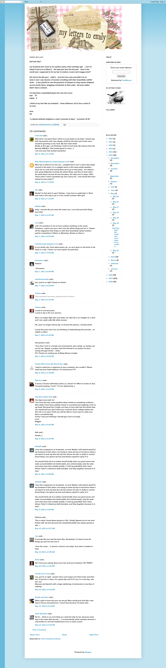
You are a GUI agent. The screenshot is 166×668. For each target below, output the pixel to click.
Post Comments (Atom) (50, 639)
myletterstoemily (42, 279)
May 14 (116, 212)
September (114, 176)
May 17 (116, 207)
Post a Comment (39, 630)
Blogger (88, 652)
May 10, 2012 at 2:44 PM (45, 566)
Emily (37, 560)
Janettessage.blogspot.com (46, 244)
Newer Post (34, 635)
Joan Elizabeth (41, 614)
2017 (111, 142)
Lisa (37, 223)
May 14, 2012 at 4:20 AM (45, 625)
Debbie (38, 206)
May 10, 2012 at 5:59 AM (45, 552)
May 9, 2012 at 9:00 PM (44, 510)
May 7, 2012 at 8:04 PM (44, 286)
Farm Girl (39, 136)
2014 (111, 149)
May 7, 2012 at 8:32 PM (44, 300)
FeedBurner (127, 80)
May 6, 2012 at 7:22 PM (44, 199)
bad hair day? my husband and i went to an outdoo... (115, 237)
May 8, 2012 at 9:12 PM (44, 439)
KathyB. (38, 446)
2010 (111, 278)
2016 (111, 145)
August (114, 181)
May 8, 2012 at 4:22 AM (44, 389)
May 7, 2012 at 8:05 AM (44, 236)
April (113, 257)
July (113, 187)
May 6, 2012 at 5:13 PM (44, 154)
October (114, 169)
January (114, 269)
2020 (111, 139)
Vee (36, 190)
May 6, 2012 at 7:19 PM (44, 182)
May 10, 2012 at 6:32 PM (45, 590)
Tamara (38, 293)
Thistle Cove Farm (42, 574)
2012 (111, 155)
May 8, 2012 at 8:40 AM (44, 425)
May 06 (116, 223)
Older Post (93, 635)
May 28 (116, 196)
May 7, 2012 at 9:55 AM (44, 253)
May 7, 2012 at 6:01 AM (44, 215)
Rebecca (38, 380)
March (113, 260)
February (114, 263)
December (115, 158)
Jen (36, 536)
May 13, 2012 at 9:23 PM (45, 606)
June (113, 190)
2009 (111, 282)
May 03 (116, 251)
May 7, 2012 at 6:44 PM (44, 272)
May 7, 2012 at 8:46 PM (44, 356)
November (115, 163)
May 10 (116, 218)
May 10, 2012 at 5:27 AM (45, 528)
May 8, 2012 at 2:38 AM (44, 373)
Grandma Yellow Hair (43, 397)
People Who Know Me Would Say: (49, 364)
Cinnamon (39, 260)
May (113, 193)
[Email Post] (64, 125)
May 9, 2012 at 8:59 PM (44, 474)
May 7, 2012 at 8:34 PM (44, 335)
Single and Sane (41, 597)
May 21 (116, 202)
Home (64, 635)
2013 (111, 152)
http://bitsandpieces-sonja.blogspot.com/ (52, 162)
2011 (111, 275)
